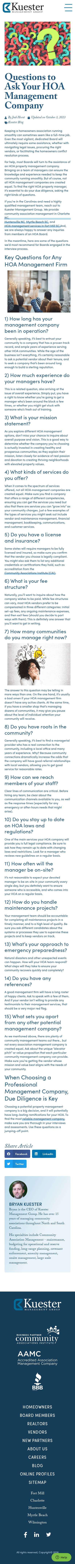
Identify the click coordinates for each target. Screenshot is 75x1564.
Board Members (37, 1415)
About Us (37, 1448)
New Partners (37, 1440)
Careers (37, 1457)
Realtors (37, 1423)
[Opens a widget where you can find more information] (61, 1557)
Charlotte (37, 1501)
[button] (17, 1154)
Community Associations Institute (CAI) (30, 573)
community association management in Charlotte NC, (37, 216)
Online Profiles (37, 1474)
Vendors (37, 1432)
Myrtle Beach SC (37, 222)
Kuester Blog (15, 122)
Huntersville (37, 1508)
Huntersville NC (15, 222)
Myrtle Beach (37, 1515)
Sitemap (37, 1482)
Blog (37, 1465)
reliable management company (43, 1119)
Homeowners (37, 1407)
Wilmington (37, 1523)
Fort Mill (37, 1494)
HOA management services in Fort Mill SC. (32, 226)
